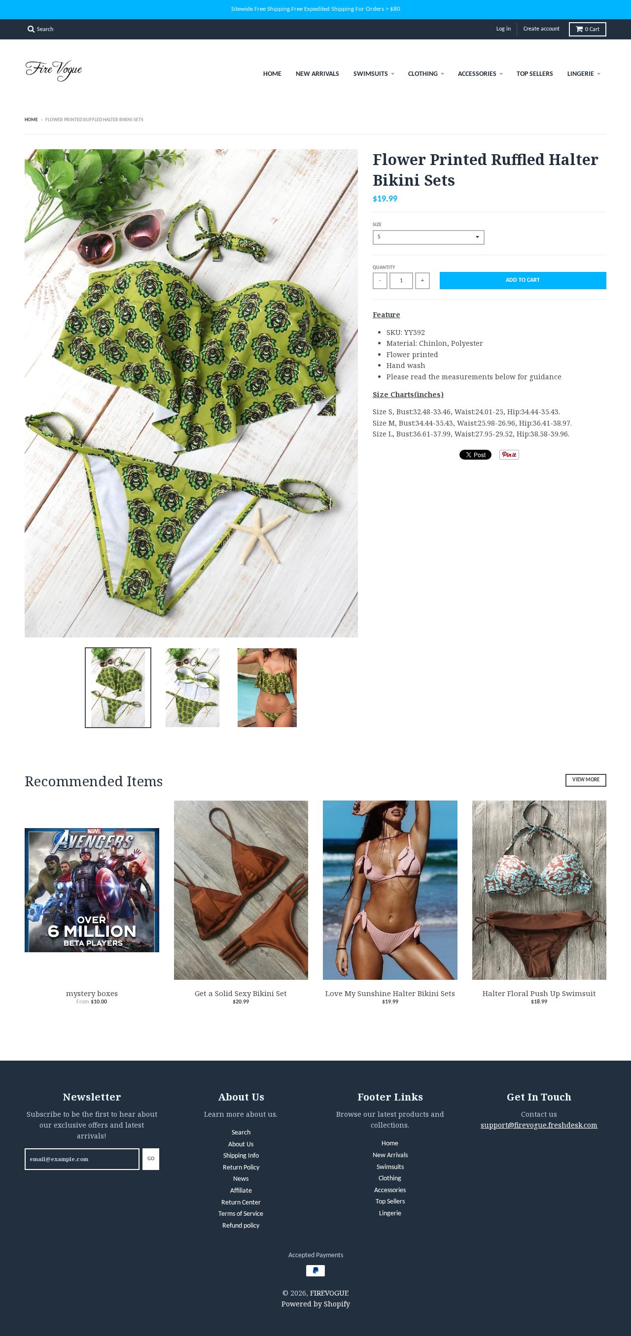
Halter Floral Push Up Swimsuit (539, 993)
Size (377, 225)
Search (241, 1132)
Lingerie (580, 74)
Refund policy (240, 1226)
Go (150, 1159)
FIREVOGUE (329, 1293)
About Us (240, 1144)
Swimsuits (370, 74)
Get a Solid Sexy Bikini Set (241, 993)
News (240, 1179)
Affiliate (241, 1191)
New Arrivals (317, 74)
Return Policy (241, 1167)
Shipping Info (241, 1156)
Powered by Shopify (315, 1303)
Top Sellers (535, 74)
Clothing (423, 74)
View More (585, 780)
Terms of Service (240, 1214)
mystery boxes (92, 993)
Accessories (477, 74)
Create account (542, 29)
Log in (503, 29)
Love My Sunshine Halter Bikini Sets (390, 993)
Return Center (241, 1202)
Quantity (384, 267)
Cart (592, 30)
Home (272, 74)
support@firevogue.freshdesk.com (539, 1125)
